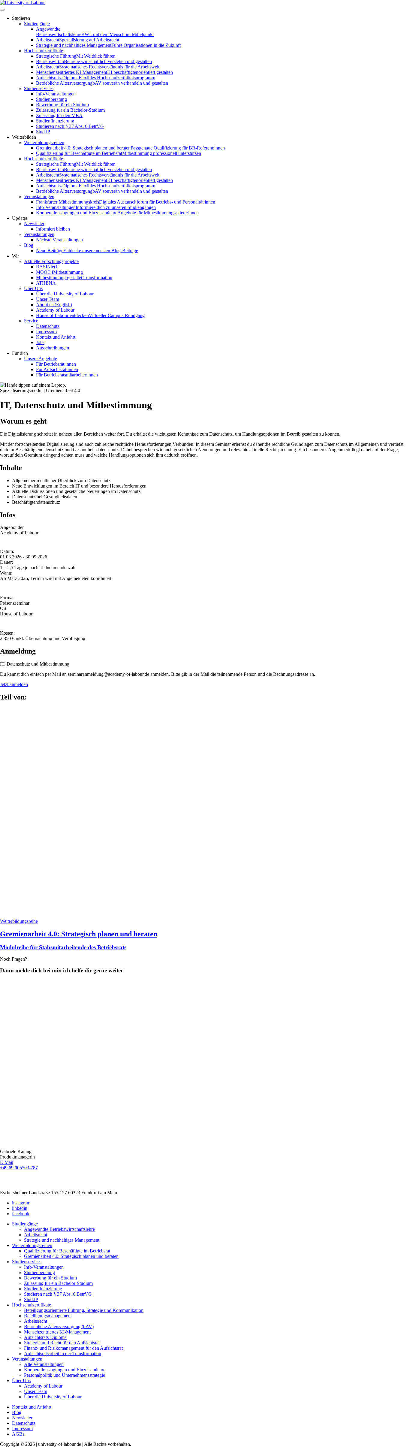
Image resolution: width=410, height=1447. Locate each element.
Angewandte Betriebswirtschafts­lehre (95, 31)
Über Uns (33, 288)
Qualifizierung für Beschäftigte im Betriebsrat (118, 153)
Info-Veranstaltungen (56, 93)
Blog (28, 245)
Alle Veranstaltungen (44, 1364)
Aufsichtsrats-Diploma (95, 77)
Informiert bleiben (53, 228)
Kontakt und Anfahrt (55, 337)
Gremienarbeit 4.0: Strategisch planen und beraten (130, 147)
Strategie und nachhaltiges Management (108, 45)
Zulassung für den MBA (59, 115)
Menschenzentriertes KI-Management (104, 72)
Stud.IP (43, 131)
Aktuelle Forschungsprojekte (51, 261)
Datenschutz (47, 326)
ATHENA (46, 282)
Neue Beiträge (87, 250)
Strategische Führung (76, 56)
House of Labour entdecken (90, 315)
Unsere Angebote (40, 358)
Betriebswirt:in (94, 61)
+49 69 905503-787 (19, 1167)
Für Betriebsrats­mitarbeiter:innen (67, 374)
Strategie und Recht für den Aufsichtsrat (62, 1342)
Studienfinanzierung (55, 120)
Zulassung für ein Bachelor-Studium (70, 110)
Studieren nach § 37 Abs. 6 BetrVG (70, 126)
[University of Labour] (22, 2)
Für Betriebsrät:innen (56, 364)
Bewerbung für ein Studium (62, 104)
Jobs (40, 342)
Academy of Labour (55, 310)
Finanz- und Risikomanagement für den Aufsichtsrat (73, 1348)
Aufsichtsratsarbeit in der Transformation (62, 1353)
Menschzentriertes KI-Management (57, 1331)
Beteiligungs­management (48, 1315)
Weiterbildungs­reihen (44, 142)
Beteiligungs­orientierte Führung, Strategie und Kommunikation (83, 1310)
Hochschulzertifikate (43, 50)
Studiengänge (37, 23)
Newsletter (34, 223)
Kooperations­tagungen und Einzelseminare (117, 212)
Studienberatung (51, 99)
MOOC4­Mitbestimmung (59, 272)
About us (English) (54, 304)
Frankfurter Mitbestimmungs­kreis (125, 201)
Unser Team (47, 299)
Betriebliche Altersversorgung (102, 83)
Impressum (46, 331)
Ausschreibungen (52, 347)
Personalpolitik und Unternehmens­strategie (64, 1375)
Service (31, 320)
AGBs (18, 1433)
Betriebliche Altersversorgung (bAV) (59, 1326)
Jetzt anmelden (14, 684)
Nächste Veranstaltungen (59, 239)
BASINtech (47, 266)
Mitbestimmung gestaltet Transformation (74, 277)
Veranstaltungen (39, 196)
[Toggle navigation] (2, 10)
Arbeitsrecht (77, 39)
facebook (20, 1213)
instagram (21, 1202)
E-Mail (6, 1162)
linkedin (19, 1208)
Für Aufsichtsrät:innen (57, 369)
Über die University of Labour (65, 293)
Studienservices (38, 88)
